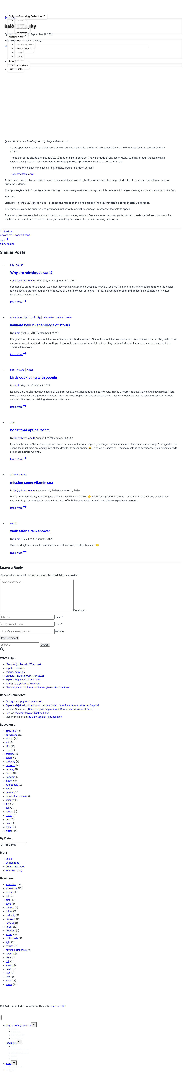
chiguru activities (15, 672)
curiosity (35, 317)
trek (8, 823)
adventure (16, 317)
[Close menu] (1, 1017)
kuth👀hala (15, 69)
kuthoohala (12, 784)
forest (9, 773)
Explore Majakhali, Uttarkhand (23, 679)
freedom (10, 777)
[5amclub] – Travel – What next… (24, 664)
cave (8, 750)
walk (8, 827)
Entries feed (12, 862)
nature (20, 369)
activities (11, 730)
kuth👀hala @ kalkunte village (23, 683)
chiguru (10, 754)
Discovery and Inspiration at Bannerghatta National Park (37, 687)
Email (59, 624)
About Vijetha (22, 65)
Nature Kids (11, 1043)
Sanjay (9, 701)
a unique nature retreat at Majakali (79, 705)
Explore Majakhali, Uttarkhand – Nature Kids (31, 705)
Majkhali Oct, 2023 (24, 49)
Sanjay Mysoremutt (24, 280)
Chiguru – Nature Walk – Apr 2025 (25, 675)
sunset (9, 811)
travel (9, 815)
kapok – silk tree (15, 668)
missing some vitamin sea (31, 482)
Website (59, 631)
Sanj (8, 713)
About (8, 1063)
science (10, 800)
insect (9, 780)
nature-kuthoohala (53, 317)
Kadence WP (58, 1006)
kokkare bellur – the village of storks (40, 325)
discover (10, 765)
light (8, 788)
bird (26, 317)
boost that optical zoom (30, 430)
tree (8, 819)
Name (59, 617)
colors (9, 757)
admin (16, 333)
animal (14, 474)
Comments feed (15, 866)
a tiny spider (7, 242)
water (19, 264)
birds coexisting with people (33, 377)
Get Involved (22, 32)
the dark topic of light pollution (32, 713)
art (7, 742)
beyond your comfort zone (15, 233)
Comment (80, 610)
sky (12, 264)
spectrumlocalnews (23, 174)
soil (7, 807)
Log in (9, 859)
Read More (18, 302)
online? (19, 57)
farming (10, 769)
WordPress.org (14, 870)
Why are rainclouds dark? (31, 273)
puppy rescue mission (30, 701)
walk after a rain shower (30, 531)
